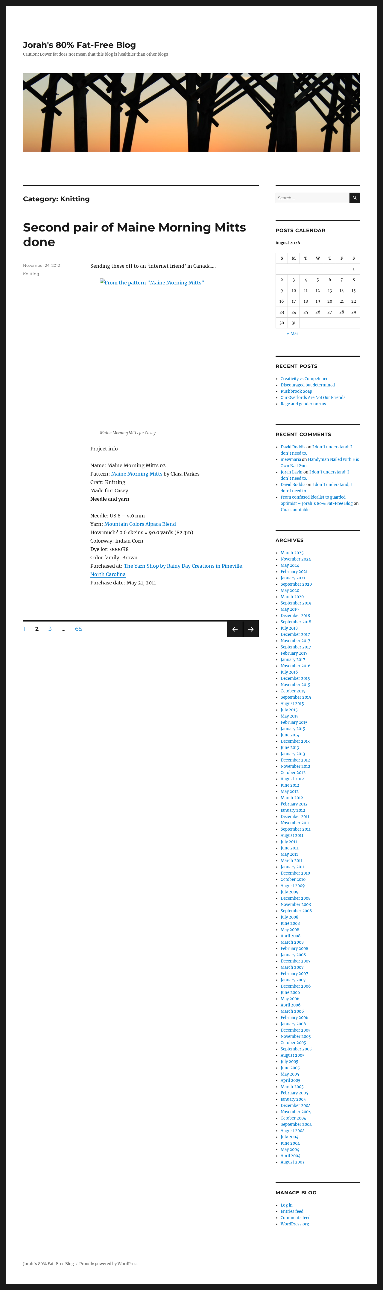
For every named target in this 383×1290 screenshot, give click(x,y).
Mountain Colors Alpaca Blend (140, 524)
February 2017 (294, 653)
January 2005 (293, 1099)
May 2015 (290, 716)
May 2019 (290, 609)
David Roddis (293, 447)
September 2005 (296, 1049)
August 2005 (293, 1055)
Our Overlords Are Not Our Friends (313, 397)
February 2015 (294, 722)
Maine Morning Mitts (136, 474)
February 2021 (294, 571)
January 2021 (293, 578)
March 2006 (292, 1011)
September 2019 (296, 603)
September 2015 (296, 697)
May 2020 (290, 590)
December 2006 (296, 986)
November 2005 (296, 1036)
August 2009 (293, 885)
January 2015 (293, 728)
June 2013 (290, 747)
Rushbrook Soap (296, 391)
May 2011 (289, 854)
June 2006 (290, 992)
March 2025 (292, 552)
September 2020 (296, 584)
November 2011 (295, 823)
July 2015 (289, 709)
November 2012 (295, 766)
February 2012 (294, 804)
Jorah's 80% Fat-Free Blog (79, 45)
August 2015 (292, 703)
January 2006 (293, 1023)
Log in (287, 1205)
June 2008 (290, 923)
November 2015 (295, 684)
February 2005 (294, 1093)
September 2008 (296, 910)
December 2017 (295, 634)
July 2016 (289, 672)
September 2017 (296, 647)
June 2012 (290, 785)
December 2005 (296, 1030)
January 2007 (293, 980)
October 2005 (293, 1042)
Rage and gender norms (303, 403)
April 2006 (291, 1005)
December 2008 (296, 898)
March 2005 (292, 1086)
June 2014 (290, 735)
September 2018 (296, 622)
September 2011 (296, 829)
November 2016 (296, 665)
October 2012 (293, 772)
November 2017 (295, 640)
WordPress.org (295, 1224)
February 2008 (294, 948)
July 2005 (289, 1061)
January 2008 (293, 954)
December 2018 (295, 615)
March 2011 (292, 860)
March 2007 (292, 967)
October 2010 (293, 879)
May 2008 (290, 929)
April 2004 (290, 1155)
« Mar (292, 333)
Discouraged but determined (308, 385)
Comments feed (296, 1217)
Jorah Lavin (292, 472)
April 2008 (290, 936)
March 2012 (292, 797)
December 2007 (296, 961)
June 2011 (290, 848)
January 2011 (293, 866)
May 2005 (290, 1074)
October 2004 (293, 1118)
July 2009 (290, 892)
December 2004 (296, 1105)
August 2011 (292, 835)
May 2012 (290, 791)
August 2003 (292, 1162)
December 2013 (295, 741)
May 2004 (290, 1149)
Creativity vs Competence (304, 378)
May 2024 (290, 565)
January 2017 (293, 659)
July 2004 (289, 1137)
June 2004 (290, 1143)
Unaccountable (295, 509)
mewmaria (291, 459)
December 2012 (295, 760)
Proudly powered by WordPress (109, 1263)
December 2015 (295, 678)
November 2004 (296, 1111)
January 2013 (293, 753)
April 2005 (290, 1080)
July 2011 (289, 841)
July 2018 (289, 628)
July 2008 (289, 917)
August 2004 (293, 1130)
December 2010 (295, 873)
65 (80, 628)
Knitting (31, 273)
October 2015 (293, 691)
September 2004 (296, 1124)
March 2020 (292, 596)
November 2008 (296, 904)
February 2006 (294, 1017)
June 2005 (290, 1067)
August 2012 (292, 779)
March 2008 (292, 942)
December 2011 (295, 816)
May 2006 (290, 998)
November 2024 (296, 559)
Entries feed (292, 1211)
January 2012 (293, 810)
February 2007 (294, 973)
